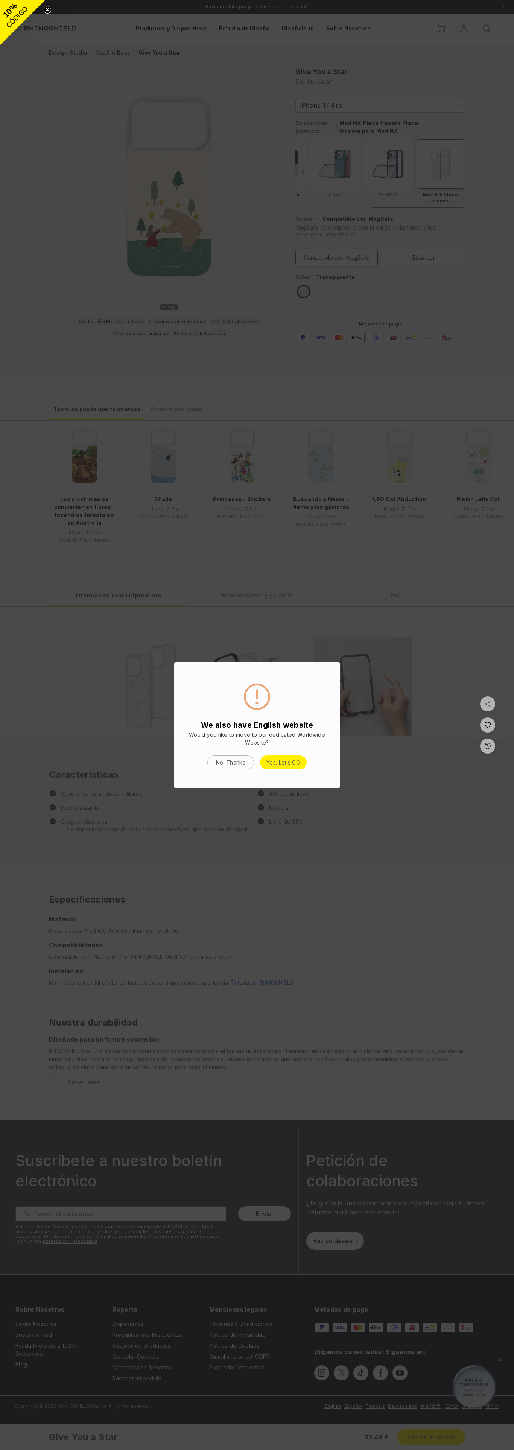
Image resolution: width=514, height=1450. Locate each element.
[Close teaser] (47, 10)
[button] (22, 22)
